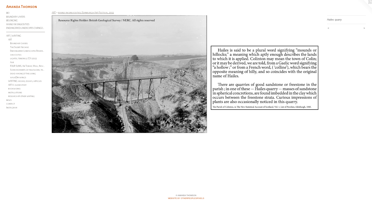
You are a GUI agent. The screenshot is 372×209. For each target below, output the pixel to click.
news (9, 100)
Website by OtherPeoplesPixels (186, 198)
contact (10, 104)
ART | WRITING (13, 36)
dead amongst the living (23, 73)
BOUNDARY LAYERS (15, 17)
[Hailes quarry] (187, 74)
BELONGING (12, 20)
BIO (7, 13)
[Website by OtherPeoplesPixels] (364, 7)
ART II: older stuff (17, 85)
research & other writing (21, 96)
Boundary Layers (19, 43)
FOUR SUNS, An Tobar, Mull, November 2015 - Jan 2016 (27, 66)
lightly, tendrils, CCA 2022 (23, 58)
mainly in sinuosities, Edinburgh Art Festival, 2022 (86, 12)
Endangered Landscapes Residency (27, 51)
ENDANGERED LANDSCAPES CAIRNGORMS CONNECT (25, 28)
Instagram (11, 107)
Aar (12, 62)
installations (15, 92)
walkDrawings (18, 77)
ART (10, 40)
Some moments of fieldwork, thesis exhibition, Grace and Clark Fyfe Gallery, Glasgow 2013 (27, 70)
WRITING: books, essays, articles (25, 81)
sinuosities (16, 55)
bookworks (14, 88)
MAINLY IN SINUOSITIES (17, 24)
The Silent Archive (19, 47)
